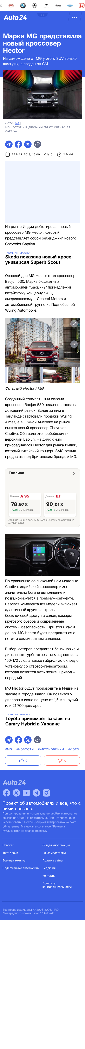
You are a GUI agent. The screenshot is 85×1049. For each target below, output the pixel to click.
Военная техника (14, 860)
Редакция (48, 868)
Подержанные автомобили (21, 868)
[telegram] (9, 144)
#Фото (73, 749)
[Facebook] (6, 793)
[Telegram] (36, 793)
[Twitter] (16, 793)
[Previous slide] (11, 344)
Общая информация (56, 845)
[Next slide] (74, 344)
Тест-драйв (10, 853)
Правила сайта (52, 860)
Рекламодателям (54, 853)
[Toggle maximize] (74, 323)
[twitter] (28, 144)
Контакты (48, 876)
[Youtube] (26, 793)
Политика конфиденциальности (57, 885)
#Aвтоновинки (51, 749)
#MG (8, 749)
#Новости (25, 749)
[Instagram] (46, 793)
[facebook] (18, 144)
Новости (8, 845)
